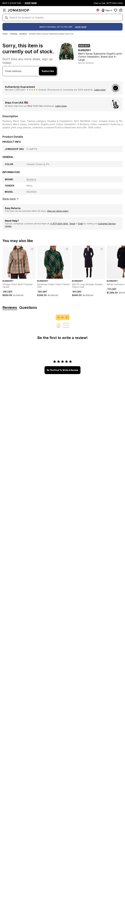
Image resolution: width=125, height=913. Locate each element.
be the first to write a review (62, 370)
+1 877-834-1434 (59, 223)
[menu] (4, 10)
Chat (80, 223)
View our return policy (58, 211)
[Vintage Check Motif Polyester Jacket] (32, 249)
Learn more (99, 89)
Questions (28, 308)
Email (72, 223)
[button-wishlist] (115, 10)
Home (4, 34)
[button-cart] (121, 10)
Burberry (23, 34)
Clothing (13, 34)
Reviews (9, 308)
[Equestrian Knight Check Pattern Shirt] (67, 249)
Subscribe (48, 71)
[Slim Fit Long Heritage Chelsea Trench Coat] (101, 249)
